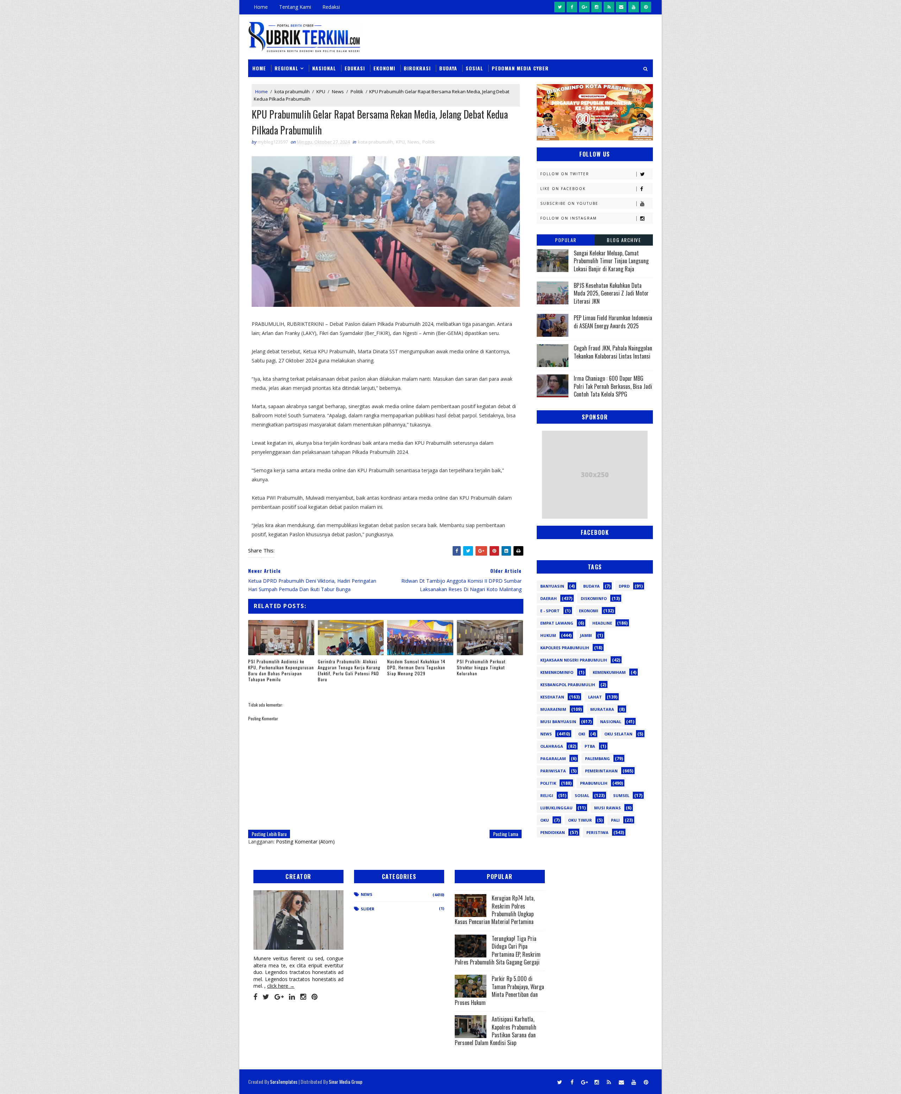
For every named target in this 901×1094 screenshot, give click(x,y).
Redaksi (331, 7)
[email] (621, 7)
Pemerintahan (601, 770)
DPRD (624, 586)
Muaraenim (553, 709)
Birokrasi (417, 68)
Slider (367, 908)
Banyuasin (552, 586)
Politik (357, 91)
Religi (546, 795)
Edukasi (355, 68)
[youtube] (633, 7)
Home (261, 7)
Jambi (586, 635)
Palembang (597, 758)
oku (544, 820)
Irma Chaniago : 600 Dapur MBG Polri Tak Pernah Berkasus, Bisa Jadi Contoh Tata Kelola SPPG (613, 386)
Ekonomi (384, 68)
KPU (320, 91)
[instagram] (596, 7)
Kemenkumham (609, 672)
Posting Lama (505, 833)
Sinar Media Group (346, 1081)
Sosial (474, 68)
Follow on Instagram (568, 218)
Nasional (324, 68)
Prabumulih (593, 783)
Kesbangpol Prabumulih (567, 684)
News (338, 91)
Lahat (595, 697)
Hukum (548, 635)
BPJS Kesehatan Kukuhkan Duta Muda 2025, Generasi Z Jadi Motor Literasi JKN (611, 293)
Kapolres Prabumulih (564, 647)
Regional (286, 68)
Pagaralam (553, 758)
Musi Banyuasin (558, 721)
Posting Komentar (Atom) (305, 841)
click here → (281, 985)
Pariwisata (553, 770)
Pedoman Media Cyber (520, 68)
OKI (581, 733)
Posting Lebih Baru (269, 833)
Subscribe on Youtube (569, 203)
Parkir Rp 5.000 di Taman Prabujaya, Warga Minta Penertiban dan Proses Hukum (499, 990)
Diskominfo (594, 598)
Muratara (602, 709)
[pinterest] (646, 7)
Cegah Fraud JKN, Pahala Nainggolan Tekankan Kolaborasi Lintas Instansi (613, 352)
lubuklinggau (556, 807)
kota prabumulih (292, 91)
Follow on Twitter (564, 173)
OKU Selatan (618, 733)
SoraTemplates (283, 1081)
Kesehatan (552, 697)
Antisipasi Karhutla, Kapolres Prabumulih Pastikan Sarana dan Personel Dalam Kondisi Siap (495, 1031)
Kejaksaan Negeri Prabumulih (573, 660)
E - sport (550, 610)
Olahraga (551, 746)
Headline (602, 623)
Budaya (448, 68)
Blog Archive (624, 240)
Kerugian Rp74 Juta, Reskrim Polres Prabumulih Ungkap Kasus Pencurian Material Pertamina (495, 910)
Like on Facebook (563, 188)
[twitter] (559, 7)
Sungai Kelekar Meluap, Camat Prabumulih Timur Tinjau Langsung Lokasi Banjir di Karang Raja (611, 261)
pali (615, 820)
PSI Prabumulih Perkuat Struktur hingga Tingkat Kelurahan (481, 667)
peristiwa (597, 832)
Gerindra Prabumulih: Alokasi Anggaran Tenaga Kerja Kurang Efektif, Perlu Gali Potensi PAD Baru (349, 670)
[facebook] (572, 7)
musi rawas (607, 807)
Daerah (548, 598)
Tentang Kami (295, 7)
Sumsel (621, 795)
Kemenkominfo (556, 672)
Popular (565, 240)
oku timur (580, 820)
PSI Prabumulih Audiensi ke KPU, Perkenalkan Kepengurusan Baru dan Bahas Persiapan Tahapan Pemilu (281, 670)
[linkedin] (292, 996)
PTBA (590, 746)
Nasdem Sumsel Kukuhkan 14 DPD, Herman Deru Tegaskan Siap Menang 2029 (416, 667)
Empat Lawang (556, 623)
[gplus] (584, 7)
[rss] (609, 7)
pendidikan (552, 832)
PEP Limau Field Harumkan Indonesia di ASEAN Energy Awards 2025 (613, 322)
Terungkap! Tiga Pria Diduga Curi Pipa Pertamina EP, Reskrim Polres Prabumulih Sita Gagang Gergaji (498, 950)
